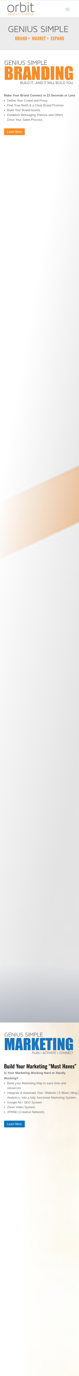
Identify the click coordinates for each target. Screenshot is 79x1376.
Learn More (14, 131)
